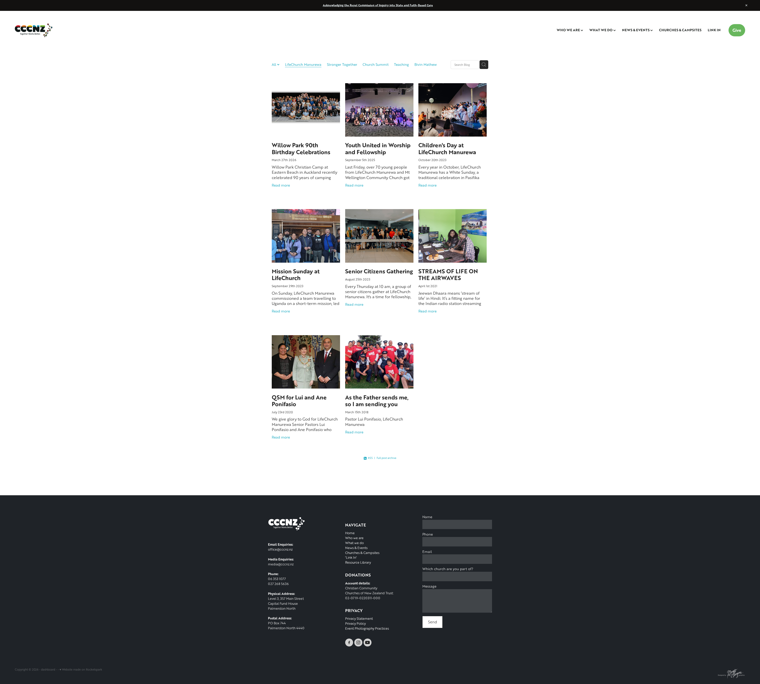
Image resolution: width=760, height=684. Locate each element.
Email (427, 551)
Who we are (354, 538)
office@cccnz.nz (280, 549)
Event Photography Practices (367, 628)
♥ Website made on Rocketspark (81, 669)
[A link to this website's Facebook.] (349, 642)
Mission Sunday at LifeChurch (296, 274)
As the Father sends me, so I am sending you (377, 400)
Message (429, 586)
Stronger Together (342, 64)
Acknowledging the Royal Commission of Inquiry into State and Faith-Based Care (378, 5)
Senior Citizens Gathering (379, 271)
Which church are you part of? (447, 569)
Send (432, 622)
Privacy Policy (355, 623)
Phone (427, 534)
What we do (354, 543)
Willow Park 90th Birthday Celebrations (301, 148)
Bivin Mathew (425, 64)
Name (427, 517)
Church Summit (376, 64)
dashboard (48, 669)
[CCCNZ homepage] (88, 30)
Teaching (401, 64)
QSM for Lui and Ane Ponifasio (299, 400)
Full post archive (386, 458)
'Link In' (351, 557)
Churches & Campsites (362, 552)
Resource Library (358, 562)
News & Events (356, 547)
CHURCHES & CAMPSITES (680, 29)
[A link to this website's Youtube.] (367, 642)
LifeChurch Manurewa (303, 64)
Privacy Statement (359, 618)
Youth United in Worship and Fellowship (377, 148)
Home (350, 533)
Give (736, 30)
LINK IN (714, 29)
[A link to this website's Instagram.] (358, 642)
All (274, 64)
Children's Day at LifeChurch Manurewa (447, 148)
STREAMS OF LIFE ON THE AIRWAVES (448, 274)
